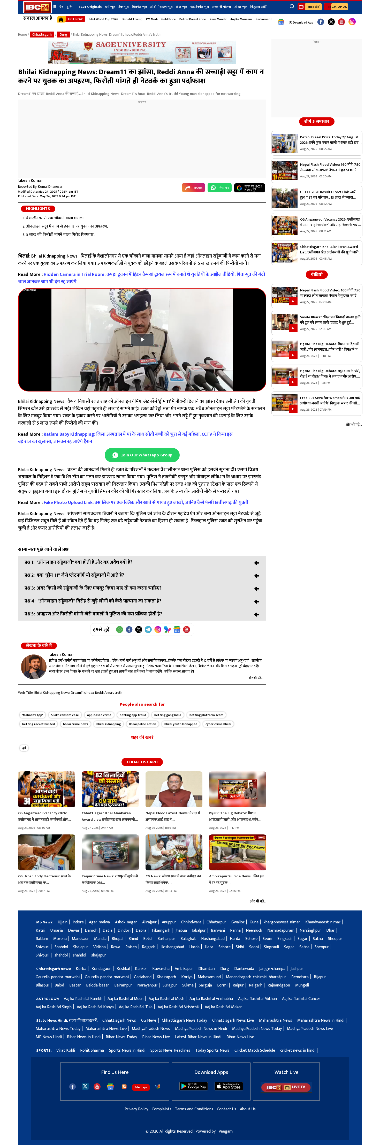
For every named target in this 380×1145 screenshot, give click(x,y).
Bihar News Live (156, 1037)
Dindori (124, 930)
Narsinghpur (310, 930)
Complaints (161, 1109)
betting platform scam (206, 715)
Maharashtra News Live (106, 1028)
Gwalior (238, 922)
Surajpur (170, 985)
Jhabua (181, 930)
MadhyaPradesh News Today (257, 1028)
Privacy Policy (136, 1109)
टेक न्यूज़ (123, 7)
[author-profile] (34, 666)
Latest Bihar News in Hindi (198, 1037)
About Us (248, 1109)
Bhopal (117, 938)
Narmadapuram (280, 930)
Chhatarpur (216, 922)
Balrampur (123, 985)
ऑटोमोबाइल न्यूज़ (161, 7)
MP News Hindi (49, 1037)
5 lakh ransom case (65, 715)
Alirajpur (149, 922)
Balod (59, 985)
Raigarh (255, 985)
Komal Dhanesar (50, 187)
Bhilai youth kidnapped (180, 724)
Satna (318, 938)
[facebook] (72, 1086)
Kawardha (161, 968)
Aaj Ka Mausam (241, 19)
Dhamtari (206, 968)
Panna (235, 930)
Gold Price (168, 19)
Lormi (222, 985)
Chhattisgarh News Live (233, 1020)
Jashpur (297, 968)
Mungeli (302, 985)
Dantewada (244, 968)
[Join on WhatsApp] (119, 629)
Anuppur (169, 922)
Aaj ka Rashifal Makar (223, 1007)
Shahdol (61, 947)
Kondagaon (101, 968)
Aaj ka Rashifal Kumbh (83, 998)
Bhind (133, 938)
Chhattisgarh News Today (184, 1020)
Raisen (131, 947)
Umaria (56, 930)
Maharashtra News (275, 1020)
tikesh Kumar (30, 180)
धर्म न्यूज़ (110, 7)
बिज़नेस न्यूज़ (139, 7)
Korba (81, 968)
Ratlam (42, 938)
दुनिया (70, 7)
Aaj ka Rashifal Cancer (301, 998)
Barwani (218, 930)
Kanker (141, 968)
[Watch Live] (286, 1091)
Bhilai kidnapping (108, 724)
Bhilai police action (142, 724)
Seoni (267, 938)
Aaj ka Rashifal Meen (125, 998)
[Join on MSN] (167, 629)
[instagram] (352, 22)
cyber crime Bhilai (218, 724)
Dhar (330, 930)
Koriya (187, 977)
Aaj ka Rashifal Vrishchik (179, 1007)
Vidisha (99, 947)
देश (61, 7)
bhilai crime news (75, 724)
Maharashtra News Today (58, 1028)
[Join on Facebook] (129, 629)
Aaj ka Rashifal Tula (136, 1007)
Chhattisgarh (42, 34)
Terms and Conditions (194, 1109)
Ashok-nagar (126, 922)
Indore (78, 922)
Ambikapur (184, 968)
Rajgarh (148, 947)
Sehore (251, 938)
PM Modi (152, 19)
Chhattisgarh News (119, 1020)
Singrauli (284, 938)
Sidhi (240, 947)
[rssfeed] (124, 1086)
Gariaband (142, 977)
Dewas (74, 930)
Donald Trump (132, 19)
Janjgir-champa (272, 968)
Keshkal (123, 968)
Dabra (141, 930)
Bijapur (320, 977)
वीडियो (317, 274)
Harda (235, 938)
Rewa (115, 947)
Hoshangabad (213, 938)
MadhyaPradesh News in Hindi (201, 1028)
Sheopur (335, 938)
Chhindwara (191, 922)
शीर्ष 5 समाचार (316, 121)
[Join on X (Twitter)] (138, 629)
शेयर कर (224, 187)
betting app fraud (133, 715)
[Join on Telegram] (148, 629)
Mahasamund (209, 977)
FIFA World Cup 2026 (103, 19)
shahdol (61, 955)
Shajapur (80, 947)
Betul (147, 938)
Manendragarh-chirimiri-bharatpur (256, 977)
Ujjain (62, 922)
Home (22, 34)
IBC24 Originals (90, 7)
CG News (149, 1020)
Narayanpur (147, 985)
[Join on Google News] (177, 629)
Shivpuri (42, 947)
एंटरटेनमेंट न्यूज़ (199, 7)
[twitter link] (331, 22)
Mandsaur (80, 938)
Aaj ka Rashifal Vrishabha (211, 998)
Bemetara (300, 977)
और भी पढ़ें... (256, 678)
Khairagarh (166, 977)
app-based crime (99, 715)
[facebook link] (320, 22)
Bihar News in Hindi (84, 1037)
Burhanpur (166, 938)
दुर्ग (24, 748)
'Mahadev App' (32, 715)
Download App (302, 22)
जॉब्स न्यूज (240, 7)
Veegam (226, 1131)
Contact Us (226, 1109)
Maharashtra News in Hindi (320, 1020)
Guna (254, 922)
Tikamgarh (160, 930)
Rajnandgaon (279, 985)
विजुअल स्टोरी (259, 7)
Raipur (238, 985)
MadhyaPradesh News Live (310, 1028)
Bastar (75, 985)
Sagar (303, 938)
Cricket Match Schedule (254, 1050)
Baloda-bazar (97, 985)
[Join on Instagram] (158, 629)
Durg (63, 34)
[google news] (281, 22)
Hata (209, 947)
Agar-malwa (99, 922)
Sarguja (205, 985)
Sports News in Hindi (127, 1050)
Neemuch (254, 930)
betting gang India (167, 715)
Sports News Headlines (170, 1050)
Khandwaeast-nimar (322, 922)
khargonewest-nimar (282, 922)
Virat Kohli (65, 1050)
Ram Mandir (218, 19)
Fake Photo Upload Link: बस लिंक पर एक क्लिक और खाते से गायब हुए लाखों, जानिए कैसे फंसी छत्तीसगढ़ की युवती (146, 503)
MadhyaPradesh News (151, 1028)
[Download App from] (193, 1089)
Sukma (188, 985)
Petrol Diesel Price (192, 19)
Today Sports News (212, 1050)
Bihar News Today (121, 1037)
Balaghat (188, 938)
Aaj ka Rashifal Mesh (166, 998)
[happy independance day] (142, 62)
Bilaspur (42, 985)
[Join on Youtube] (186, 629)
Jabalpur (199, 930)
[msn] (157, 1086)
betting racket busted (38, 724)
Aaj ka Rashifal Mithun (257, 998)
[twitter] (85, 1086)
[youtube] (341, 22)
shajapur (98, 955)
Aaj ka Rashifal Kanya (95, 1007)
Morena (60, 938)
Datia (107, 930)
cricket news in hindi (297, 1050)
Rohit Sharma (92, 1050)
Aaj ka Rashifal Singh (54, 1007)
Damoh (91, 930)
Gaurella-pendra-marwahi (58, 977)
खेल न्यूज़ (181, 7)
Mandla (100, 938)
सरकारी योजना (221, 7)
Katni (40, 930)
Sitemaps (141, 1087)
